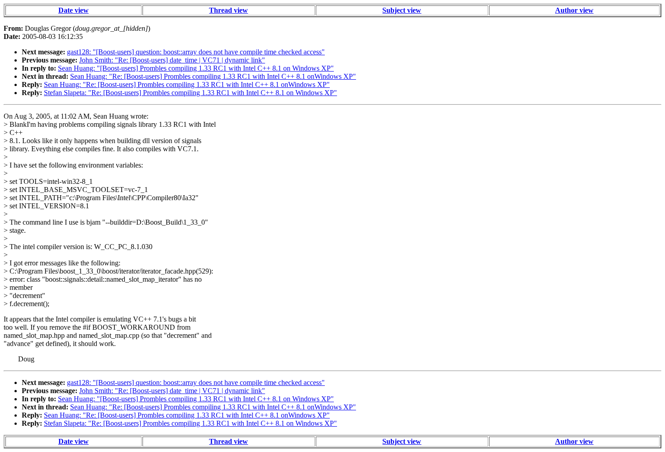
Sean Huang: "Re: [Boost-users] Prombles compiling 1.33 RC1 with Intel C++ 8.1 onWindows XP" (213, 76)
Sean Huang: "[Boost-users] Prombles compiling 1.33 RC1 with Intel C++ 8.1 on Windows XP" (196, 68)
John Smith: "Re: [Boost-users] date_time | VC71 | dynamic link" (172, 60)
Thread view (228, 10)
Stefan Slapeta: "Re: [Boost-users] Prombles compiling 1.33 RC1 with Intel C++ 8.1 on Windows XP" (190, 92)
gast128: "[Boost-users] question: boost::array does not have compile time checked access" (196, 52)
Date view (73, 10)
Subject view (401, 10)
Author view (574, 10)
